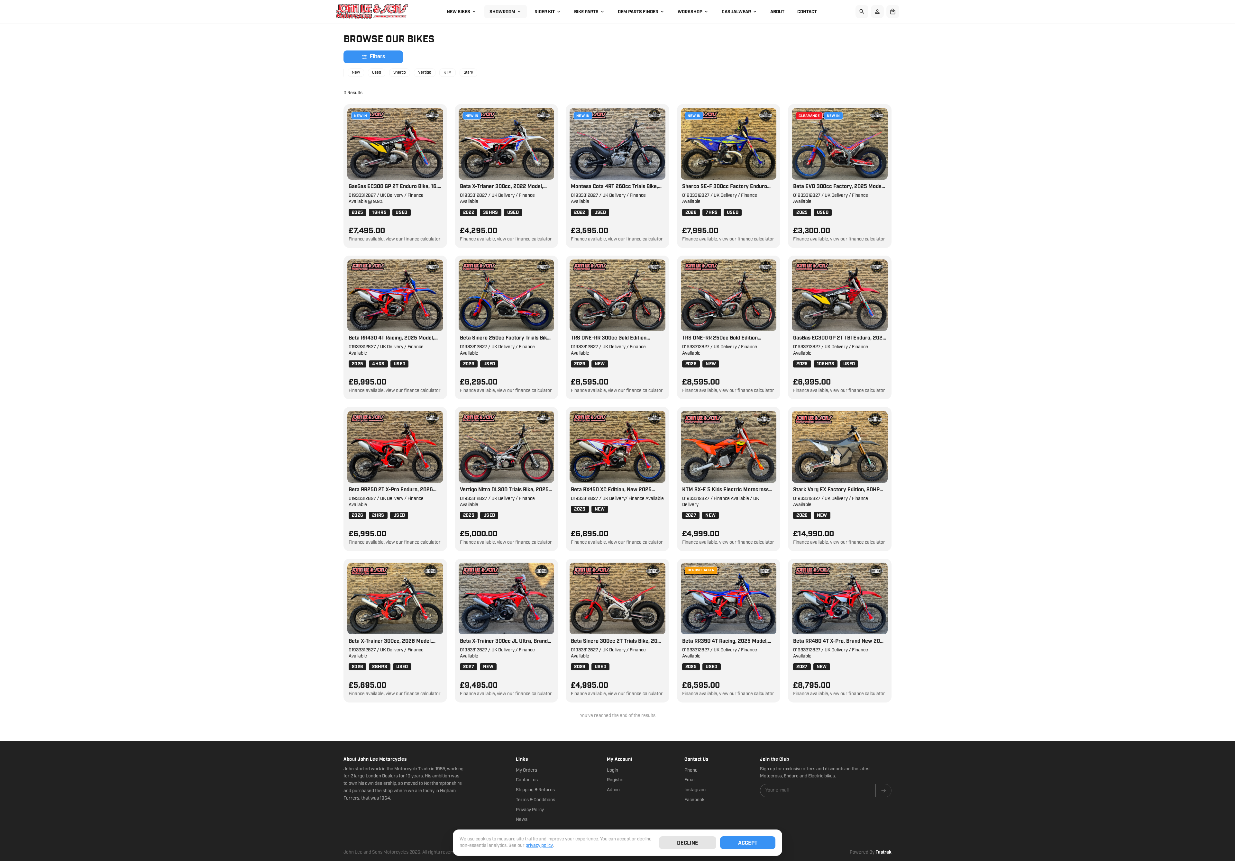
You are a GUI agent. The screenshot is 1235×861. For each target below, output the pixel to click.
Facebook (694, 800)
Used (376, 72)
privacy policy (539, 845)
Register (615, 780)
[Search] (861, 11)
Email (689, 780)
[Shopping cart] (892, 11)
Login (612, 770)
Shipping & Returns (535, 790)
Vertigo (424, 72)
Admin (613, 790)
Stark (468, 72)
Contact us (527, 780)
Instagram (695, 790)
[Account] (877, 11)
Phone (691, 770)
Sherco (399, 72)
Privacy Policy (530, 810)
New (356, 72)
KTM (448, 72)
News (521, 819)
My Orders (526, 770)
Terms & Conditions (535, 800)
